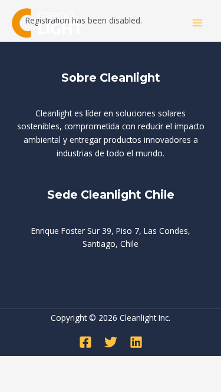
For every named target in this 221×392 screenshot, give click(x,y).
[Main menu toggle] (198, 23)
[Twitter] (110, 342)
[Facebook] (85, 342)
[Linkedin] (136, 342)
